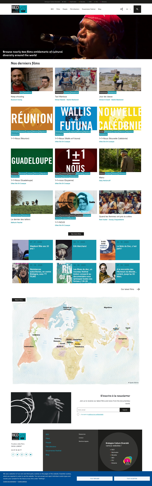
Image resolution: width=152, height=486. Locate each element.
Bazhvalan (73, 1)
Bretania (104, 1)
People (65, 9)
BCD (65, 1)
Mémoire (35, 131)
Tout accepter (132, 478)
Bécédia (82, 1)
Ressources (82, 434)
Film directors (74, 9)
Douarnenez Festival (88, 9)
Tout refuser (94, 478)
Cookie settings (22, 481)
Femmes (67, 92)
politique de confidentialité (95, 414)
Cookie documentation (9, 481)
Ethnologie (14, 131)
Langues (28, 131)
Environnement (16, 215)
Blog (99, 9)
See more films (76, 234)
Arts (21, 92)
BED (90, 1)
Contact (81, 437)
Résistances (27, 92)
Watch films (19, 300)
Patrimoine (122, 173)
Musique (115, 173)
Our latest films (127, 289)
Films (58, 9)
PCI (97, 1)
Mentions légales (83, 441)
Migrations (42, 131)
